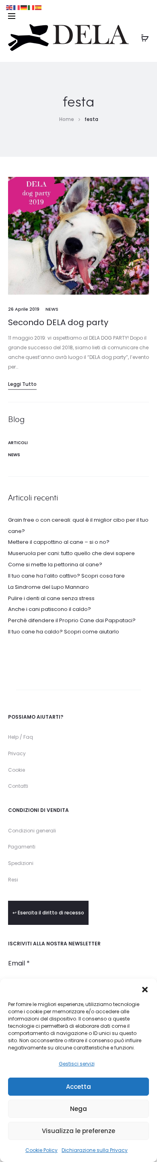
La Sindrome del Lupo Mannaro (48, 587)
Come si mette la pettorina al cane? (55, 564)
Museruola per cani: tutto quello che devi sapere (71, 553)
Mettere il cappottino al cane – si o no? (58, 542)
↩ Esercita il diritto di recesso (48, 912)
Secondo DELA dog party (58, 322)
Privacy (17, 753)
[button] (145, 989)
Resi (13, 879)
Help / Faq (20, 737)
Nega (78, 1109)
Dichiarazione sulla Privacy (95, 1150)
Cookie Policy (41, 1150)
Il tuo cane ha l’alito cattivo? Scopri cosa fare (66, 576)
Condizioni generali (32, 830)
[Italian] (31, 7)
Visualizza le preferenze (78, 1131)
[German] (24, 7)
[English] (9, 7)
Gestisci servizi (77, 1063)
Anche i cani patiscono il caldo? (49, 609)
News (51, 309)
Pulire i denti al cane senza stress (51, 598)
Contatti (18, 786)
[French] (17, 7)
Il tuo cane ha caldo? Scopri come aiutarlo (63, 631)
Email (19, 963)
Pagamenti (21, 846)
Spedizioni (20, 863)
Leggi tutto (22, 384)
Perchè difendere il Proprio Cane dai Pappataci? (72, 620)
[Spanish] (38, 7)
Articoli (18, 443)
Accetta (78, 1086)
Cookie (16, 769)
